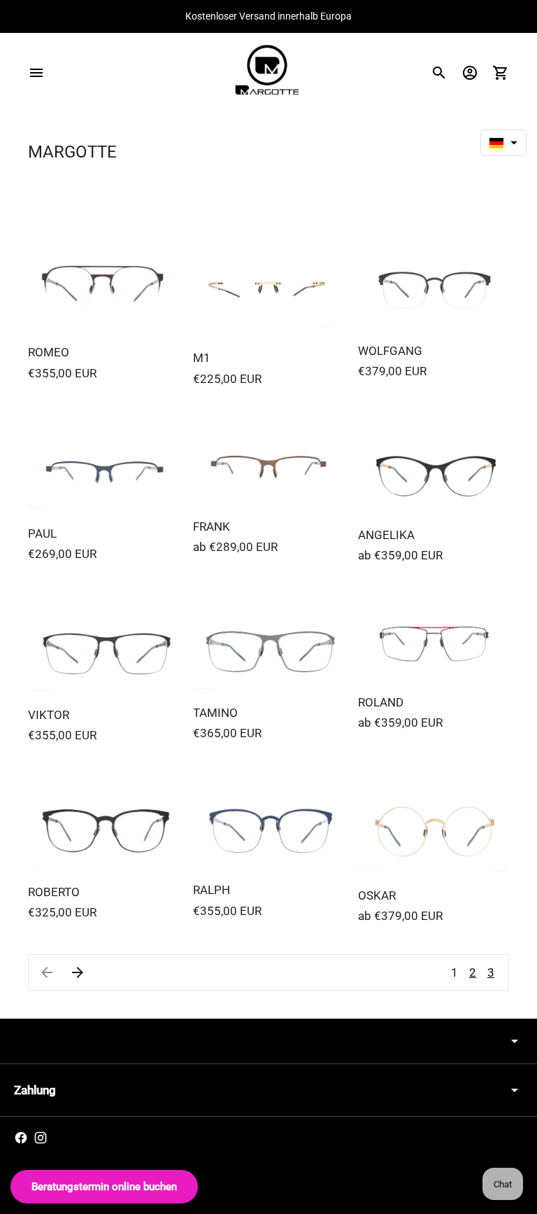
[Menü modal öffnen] (36, 72)
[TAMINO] (268, 641)
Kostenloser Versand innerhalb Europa (268, 16)
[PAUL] (103, 463)
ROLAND (380, 702)
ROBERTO (54, 892)
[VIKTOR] (103, 642)
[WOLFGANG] (433, 280)
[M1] (268, 283)
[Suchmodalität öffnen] (439, 72)
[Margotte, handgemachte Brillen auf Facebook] (21, 1138)
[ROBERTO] (103, 821)
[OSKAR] (433, 823)
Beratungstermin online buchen (104, 1186)
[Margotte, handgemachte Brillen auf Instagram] (41, 1138)
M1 (201, 358)
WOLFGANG (390, 351)
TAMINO (215, 713)
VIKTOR (48, 715)
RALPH (211, 890)
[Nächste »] (77, 972)
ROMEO (48, 352)
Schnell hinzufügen (103, 305)
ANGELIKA (386, 535)
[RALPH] (268, 820)
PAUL (42, 533)
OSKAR (377, 895)
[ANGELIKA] (433, 464)
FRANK (211, 526)
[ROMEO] (103, 280)
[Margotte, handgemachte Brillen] (268, 72)
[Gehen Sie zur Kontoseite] (469, 72)
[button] (503, 142)
